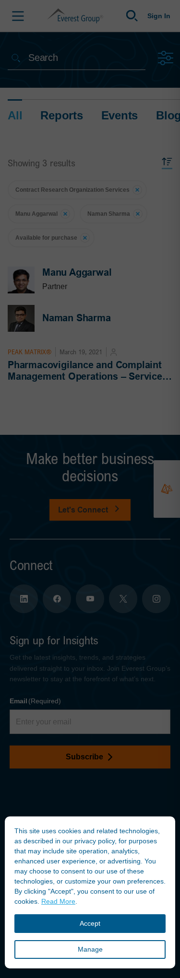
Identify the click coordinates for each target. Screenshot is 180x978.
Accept (90, 923)
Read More (58, 901)
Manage (90, 949)
